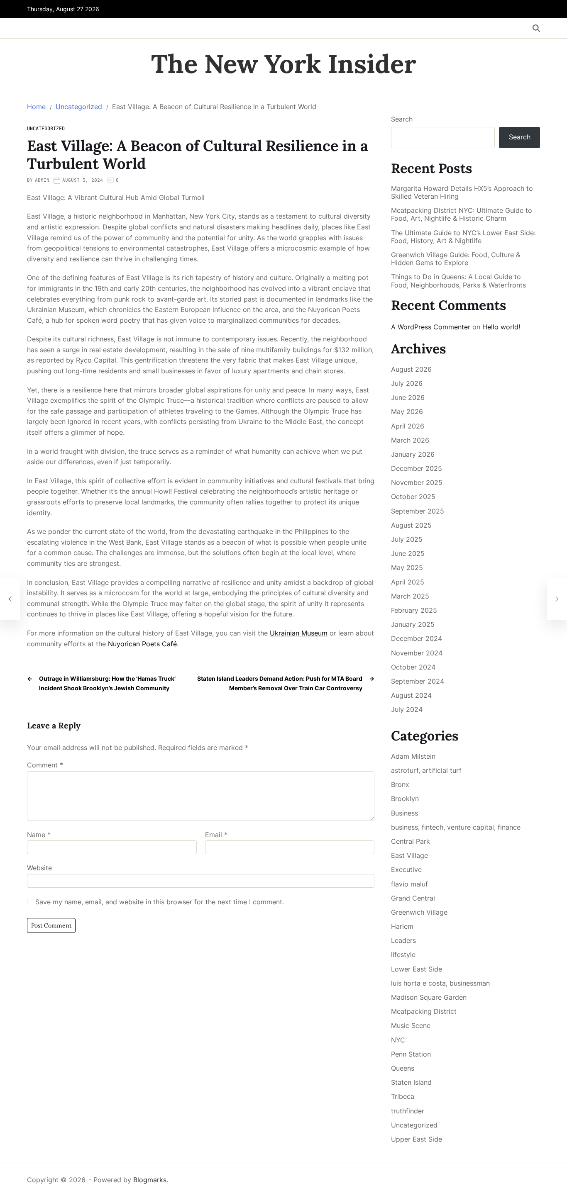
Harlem (402, 926)
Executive (406, 869)
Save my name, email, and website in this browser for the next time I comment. (159, 902)
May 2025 (407, 567)
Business (404, 813)
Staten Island (411, 1082)
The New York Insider (283, 64)
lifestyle (403, 954)
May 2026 (407, 411)
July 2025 (407, 539)
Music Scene (410, 1025)
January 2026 (413, 454)
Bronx (400, 784)
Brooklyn (405, 798)
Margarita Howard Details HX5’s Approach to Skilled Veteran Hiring (462, 192)
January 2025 (413, 624)
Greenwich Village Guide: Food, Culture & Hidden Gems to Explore (455, 259)
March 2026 (410, 440)
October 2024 (413, 667)
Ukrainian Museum (298, 633)
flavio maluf (409, 884)
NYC (398, 1040)
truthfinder (407, 1111)
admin (42, 180)
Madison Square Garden (429, 997)
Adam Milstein (413, 756)
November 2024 (416, 653)
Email (216, 835)
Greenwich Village (419, 912)
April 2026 (407, 426)
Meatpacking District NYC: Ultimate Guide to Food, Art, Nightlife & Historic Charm (461, 214)
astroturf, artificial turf (426, 770)
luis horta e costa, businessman (440, 983)
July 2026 (407, 383)
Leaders (403, 940)
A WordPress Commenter (430, 327)
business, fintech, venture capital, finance (456, 827)
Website (39, 868)
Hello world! (501, 327)
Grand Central (413, 898)
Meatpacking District (424, 1011)
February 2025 (414, 610)
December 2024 (416, 638)
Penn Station (411, 1054)
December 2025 (416, 468)
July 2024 (407, 709)
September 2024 (417, 681)
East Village (409, 855)
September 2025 (417, 511)
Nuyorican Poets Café (142, 644)
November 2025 (416, 482)
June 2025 (408, 553)
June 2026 (408, 397)
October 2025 (413, 496)
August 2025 (411, 525)
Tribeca (402, 1096)
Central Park (410, 841)
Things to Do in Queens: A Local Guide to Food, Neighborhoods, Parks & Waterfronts (458, 281)
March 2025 (410, 596)
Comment (45, 765)
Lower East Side (416, 969)
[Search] (536, 28)
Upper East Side (416, 1139)
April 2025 (407, 582)
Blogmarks (149, 1180)
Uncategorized (46, 128)
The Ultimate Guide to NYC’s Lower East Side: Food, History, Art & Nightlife (463, 237)
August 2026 (411, 369)
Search (402, 119)
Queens (402, 1068)
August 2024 (411, 695)
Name (39, 835)
